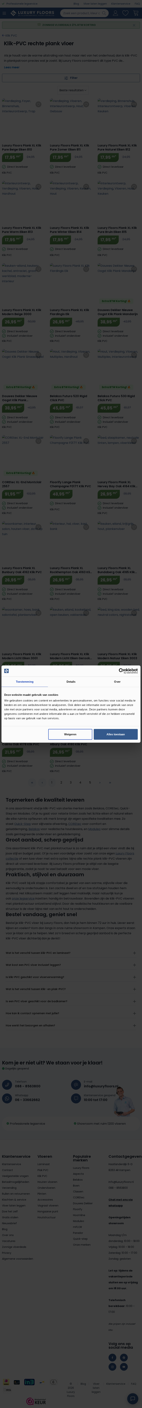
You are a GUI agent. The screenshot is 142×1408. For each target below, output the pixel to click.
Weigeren (70, 734)
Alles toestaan (115, 734)
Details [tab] (71, 681)
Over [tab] (117, 681)
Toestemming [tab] (24, 681)
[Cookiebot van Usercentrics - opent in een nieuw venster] (121, 671)
